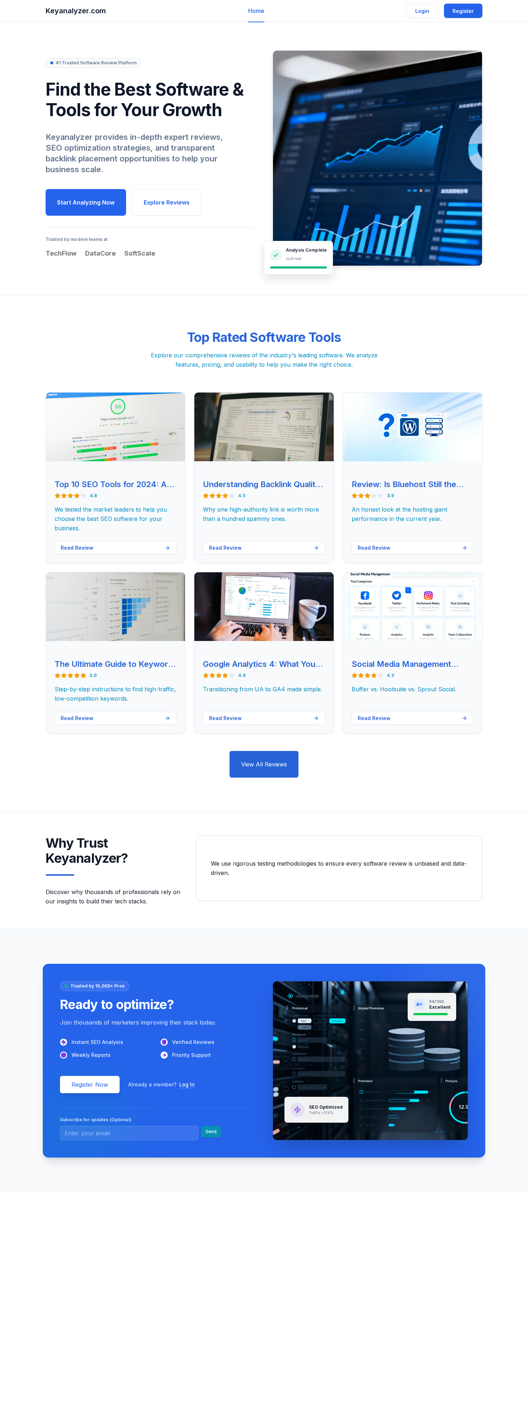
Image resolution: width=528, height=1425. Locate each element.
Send (211, 1131)
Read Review (77, 548)
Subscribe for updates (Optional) (95, 1119)
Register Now (89, 1084)
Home (256, 10)
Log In (187, 1084)
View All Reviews (264, 764)
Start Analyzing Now (86, 202)
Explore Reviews (167, 202)
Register (463, 11)
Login (422, 11)
